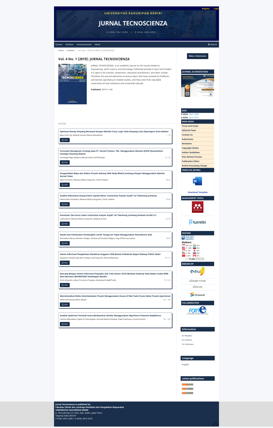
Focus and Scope (190, 126)
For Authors (187, 340)
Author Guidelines (191, 152)
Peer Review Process (192, 156)
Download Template (198, 192)
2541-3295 (194, 114)
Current (58, 44)
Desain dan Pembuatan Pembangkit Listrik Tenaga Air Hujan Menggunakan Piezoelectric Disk (106, 234)
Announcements (84, 44)
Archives (69, 44)
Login (216, 8)
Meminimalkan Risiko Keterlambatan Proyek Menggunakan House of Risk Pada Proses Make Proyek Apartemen (115, 296)
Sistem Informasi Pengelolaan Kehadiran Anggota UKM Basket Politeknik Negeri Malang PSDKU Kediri (110, 254)
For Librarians (188, 344)
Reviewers (187, 143)
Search (213, 44)
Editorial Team (189, 130)
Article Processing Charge (194, 165)
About (97, 44)
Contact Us (187, 134)
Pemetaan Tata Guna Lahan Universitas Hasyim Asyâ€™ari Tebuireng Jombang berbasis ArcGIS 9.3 (108, 215)
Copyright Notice (190, 148)
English (185, 364)
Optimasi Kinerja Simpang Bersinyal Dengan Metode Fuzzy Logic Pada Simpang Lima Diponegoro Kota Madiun (114, 131)
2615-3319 (194, 117)
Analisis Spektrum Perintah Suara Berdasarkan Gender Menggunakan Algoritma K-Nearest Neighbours (110, 315)
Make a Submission (197, 56)
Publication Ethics (190, 161)
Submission (187, 139)
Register (206, 8)
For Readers (187, 335)
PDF (66, 140)
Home (61, 50)
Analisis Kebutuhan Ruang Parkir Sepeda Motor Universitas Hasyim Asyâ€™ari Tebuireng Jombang (108, 195)
